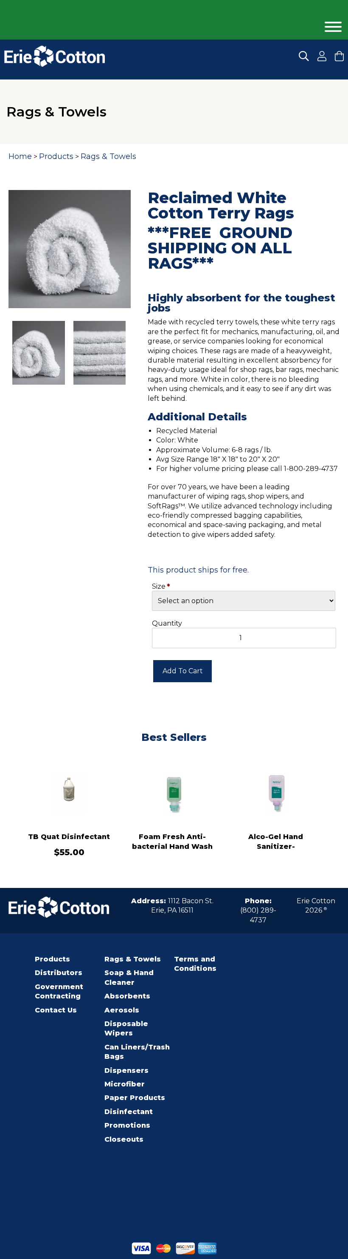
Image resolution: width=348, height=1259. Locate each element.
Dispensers (126, 1070)
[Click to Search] (304, 56)
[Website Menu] (333, 27)
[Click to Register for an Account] (322, 56)
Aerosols (121, 1010)
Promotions (127, 1125)
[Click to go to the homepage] (54, 56)
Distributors (58, 973)
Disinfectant (128, 1112)
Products (56, 156)
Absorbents (127, 996)
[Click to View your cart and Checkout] (339, 56)
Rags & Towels (108, 156)
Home (20, 156)
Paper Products (134, 1098)
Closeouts (123, 1139)
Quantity (167, 623)
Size (159, 586)
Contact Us (56, 1010)
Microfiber (124, 1084)
